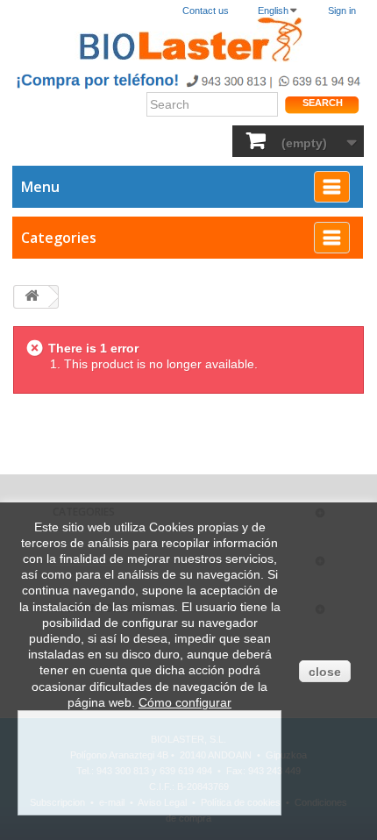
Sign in (342, 10)
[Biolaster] (188, 40)
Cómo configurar (185, 702)
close (325, 672)
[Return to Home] (31, 297)
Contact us (205, 10)
